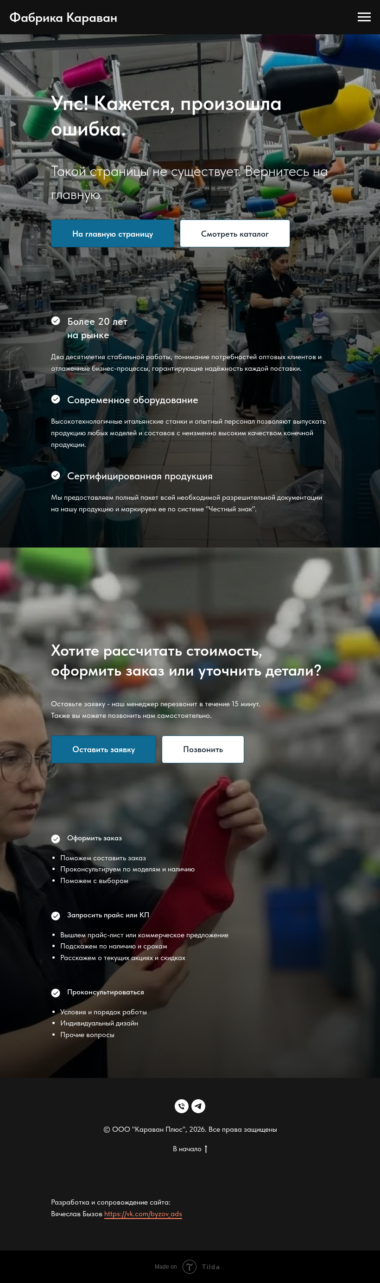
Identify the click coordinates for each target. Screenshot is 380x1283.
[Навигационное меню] (364, 17)
